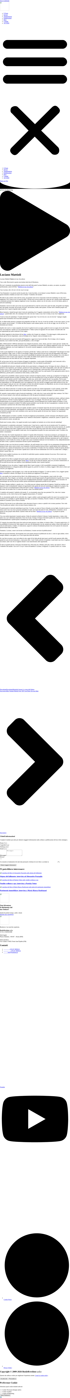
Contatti (6, 21)
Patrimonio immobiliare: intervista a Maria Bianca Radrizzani (23, 890)
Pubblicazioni (7, 18)
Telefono (2, 847)
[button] (35, 95)
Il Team (6, 13)
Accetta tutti (4, 1378)
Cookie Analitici (7, 1391)
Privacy (2, 857)
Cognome (3, 845)
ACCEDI (6, 23)
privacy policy (53, 862)
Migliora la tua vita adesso (25, 287)
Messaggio (3, 855)
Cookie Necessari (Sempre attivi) (11, 1390)
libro (24, 334)
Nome (2, 843)
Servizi (6, 15)
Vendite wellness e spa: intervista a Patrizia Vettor (18, 883)
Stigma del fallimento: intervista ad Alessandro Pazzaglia (21, 876)
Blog (5, 20)
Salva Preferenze (5, 1395)
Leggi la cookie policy (41, 1375)
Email (2, 849)
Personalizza (12, 1378)
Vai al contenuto (4, 1)
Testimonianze (8, 16)
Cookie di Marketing (8, 1393)
